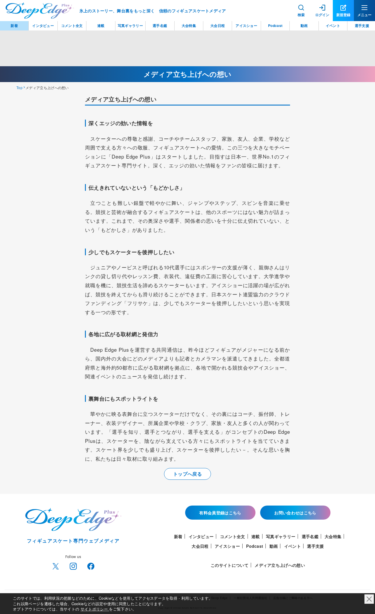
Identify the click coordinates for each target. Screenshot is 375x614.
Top (19, 87)
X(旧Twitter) (56, 566)
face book (91, 566)
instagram (73, 566)
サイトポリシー (95, 609)
